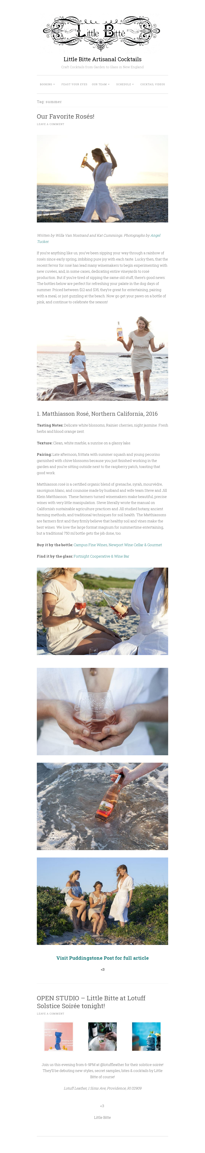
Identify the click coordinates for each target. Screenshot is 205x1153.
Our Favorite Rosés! (65, 116)
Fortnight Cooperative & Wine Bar (101, 556)
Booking (46, 84)
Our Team (99, 84)
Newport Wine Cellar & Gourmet (135, 544)
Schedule (123, 84)
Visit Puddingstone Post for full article (102, 958)
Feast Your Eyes (74, 84)
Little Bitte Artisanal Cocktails (103, 59)
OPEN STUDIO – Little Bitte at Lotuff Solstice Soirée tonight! (91, 1002)
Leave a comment (50, 124)
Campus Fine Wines (90, 544)
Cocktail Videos (152, 84)
